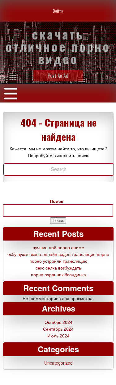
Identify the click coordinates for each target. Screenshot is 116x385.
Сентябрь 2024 (58, 329)
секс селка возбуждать (58, 268)
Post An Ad (58, 75)
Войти (58, 10)
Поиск (56, 201)
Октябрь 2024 (58, 322)
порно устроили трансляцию (58, 261)
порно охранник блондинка (58, 274)
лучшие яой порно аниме (58, 247)
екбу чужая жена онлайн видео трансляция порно (58, 254)
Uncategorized (58, 363)
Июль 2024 (58, 336)
